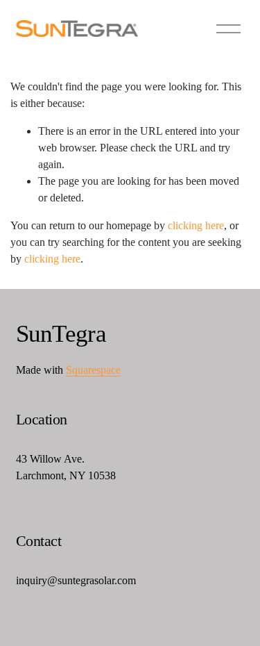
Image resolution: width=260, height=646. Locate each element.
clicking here (196, 225)
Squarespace (93, 370)
